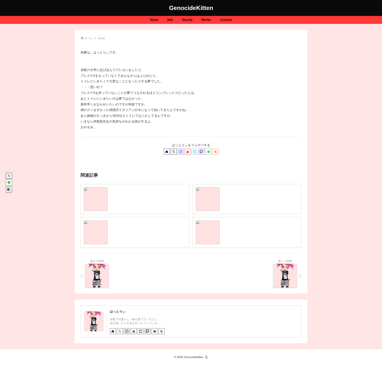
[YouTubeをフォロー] (188, 152)
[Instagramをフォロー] (181, 152)
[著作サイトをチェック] (167, 152)
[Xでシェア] (9, 176)
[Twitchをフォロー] (202, 152)
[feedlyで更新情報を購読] (208, 152)
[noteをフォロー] (195, 152)
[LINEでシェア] (9, 183)
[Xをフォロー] (174, 152)
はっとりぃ (118, 311)
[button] (9, 190)
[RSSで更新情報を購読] (215, 152)
